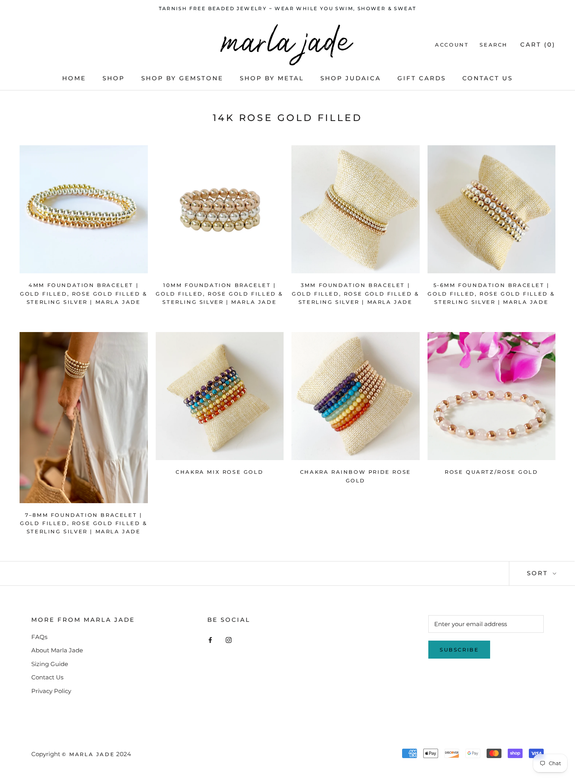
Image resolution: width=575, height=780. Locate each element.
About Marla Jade (57, 650)
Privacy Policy (51, 691)
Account (452, 45)
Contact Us (487, 78)
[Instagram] (229, 640)
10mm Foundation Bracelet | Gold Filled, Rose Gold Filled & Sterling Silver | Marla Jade (219, 293)
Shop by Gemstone (182, 78)
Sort (539, 573)
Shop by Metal (272, 78)
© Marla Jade (88, 754)
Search (494, 45)
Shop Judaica (350, 78)
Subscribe (459, 649)
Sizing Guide (49, 664)
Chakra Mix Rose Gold (219, 472)
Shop (113, 78)
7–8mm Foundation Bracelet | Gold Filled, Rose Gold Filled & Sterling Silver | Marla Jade (83, 523)
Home (74, 78)
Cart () (537, 44)
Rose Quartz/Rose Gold (491, 472)
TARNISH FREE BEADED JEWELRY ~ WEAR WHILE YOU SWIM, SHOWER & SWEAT (288, 8)
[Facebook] (210, 640)
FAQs (39, 637)
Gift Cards (421, 78)
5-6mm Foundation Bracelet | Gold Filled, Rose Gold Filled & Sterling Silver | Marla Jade (491, 293)
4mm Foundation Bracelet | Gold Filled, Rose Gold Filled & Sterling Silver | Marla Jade (83, 293)
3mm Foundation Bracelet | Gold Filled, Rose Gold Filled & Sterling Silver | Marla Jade (355, 293)
